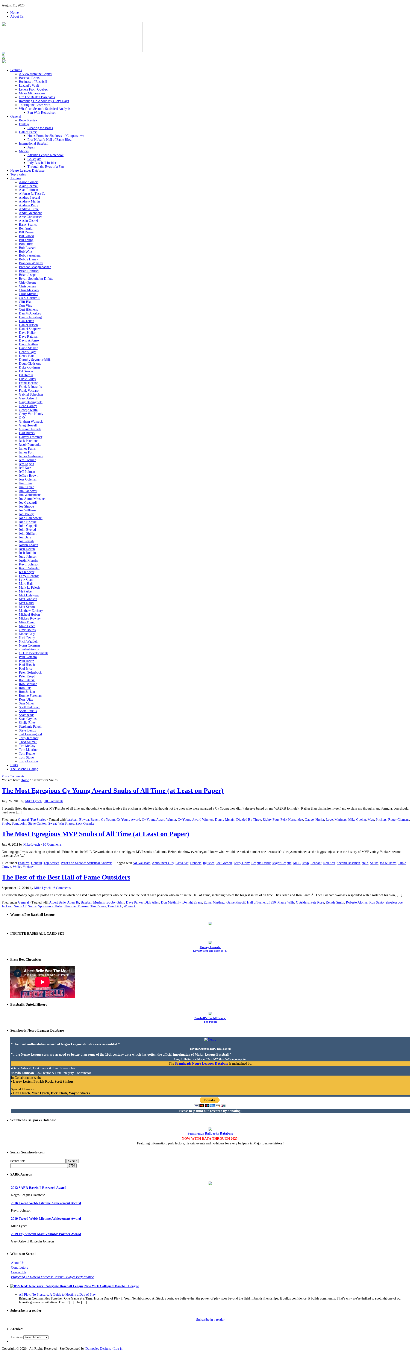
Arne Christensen (30, 217)
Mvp (371, 819)
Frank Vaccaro (29, 390)
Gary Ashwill (28, 398)
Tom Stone (26, 757)
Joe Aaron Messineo (32, 498)
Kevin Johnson (29, 564)
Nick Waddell (28, 641)
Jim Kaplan (26, 487)
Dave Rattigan (28, 336)
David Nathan (28, 344)
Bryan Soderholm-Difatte (36, 278)
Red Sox (329, 863)
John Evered (27, 529)
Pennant (316, 863)
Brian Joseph (27, 275)
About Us (17, 16)
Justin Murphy (28, 560)
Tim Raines (98, 906)
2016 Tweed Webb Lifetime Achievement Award (46, 1203)
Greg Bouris (27, 630)
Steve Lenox (27, 730)
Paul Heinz (26, 661)
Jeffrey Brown (28, 475)
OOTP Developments (33, 653)
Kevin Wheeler (29, 568)
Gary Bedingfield (30, 402)
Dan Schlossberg (30, 317)
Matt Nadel (26, 603)
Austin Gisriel (28, 220)
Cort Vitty (25, 305)
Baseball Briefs (29, 78)
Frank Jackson (28, 383)
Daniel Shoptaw (30, 329)
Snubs (6, 823)
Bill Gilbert (26, 236)
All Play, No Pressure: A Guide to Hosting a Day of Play (57, 1294)
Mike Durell (27, 622)
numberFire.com (30, 649)
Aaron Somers (28, 182)
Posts (5, 776)
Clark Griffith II (29, 298)
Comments (17, 776)
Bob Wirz (25, 251)
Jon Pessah (26, 541)
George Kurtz (28, 410)
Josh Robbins (28, 553)
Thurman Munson (76, 906)
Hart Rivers (27, 433)
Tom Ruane (27, 753)
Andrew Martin (29, 201)
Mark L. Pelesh (29, 587)
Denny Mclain (225, 819)
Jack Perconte (28, 441)
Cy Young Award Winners (195, 819)
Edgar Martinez (214, 902)
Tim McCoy (27, 746)
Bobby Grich (115, 902)
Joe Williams (27, 510)
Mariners (341, 819)
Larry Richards (29, 576)
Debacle (195, 863)
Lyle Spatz (26, 580)
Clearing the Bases (40, 128)
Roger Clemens (398, 819)
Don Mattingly (171, 902)
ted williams (388, 863)
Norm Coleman (29, 645)
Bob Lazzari (27, 247)
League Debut (261, 863)
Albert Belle (57, 902)
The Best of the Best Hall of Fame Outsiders (66, 877)
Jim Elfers (25, 483)
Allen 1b (73, 902)
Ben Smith (26, 228)
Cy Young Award (128, 819)
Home (14, 12)
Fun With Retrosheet (41, 112)
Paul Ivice (25, 668)
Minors (24, 151)
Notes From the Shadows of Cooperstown (56, 136)
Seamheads (26, 715)
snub (365, 863)
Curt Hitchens (28, 309)
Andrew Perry (28, 205)
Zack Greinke (85, 823)
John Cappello (28, 525)
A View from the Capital (35, 74)
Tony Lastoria (28, 761)
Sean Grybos (27, 719)
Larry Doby (242, 863)
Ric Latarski (27, 680)
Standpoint (19, 823)
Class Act (182, 863)
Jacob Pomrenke (30, 444)
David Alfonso (29, 340)
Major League (281, 863)
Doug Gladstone (30, 363)
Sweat (52, 823)
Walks (17, 867)
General (15, 116)
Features (16, 70)
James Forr (26, 452)
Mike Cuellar (357, 819)
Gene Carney (28, 406)
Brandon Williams (31, 263)
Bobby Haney (28, 259)
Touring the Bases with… (36, 105)
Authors (15, 178)
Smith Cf (20, 906)
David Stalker (28, 348)
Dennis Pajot (27, 352)
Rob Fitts (25, 688)
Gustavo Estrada (30, 429)
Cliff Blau (25, 302)
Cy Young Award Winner (159, 819)
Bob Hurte (26, 244)
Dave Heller (27, 332)
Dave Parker (134, 902)
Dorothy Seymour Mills (35, 359)
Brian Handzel (29, 271)
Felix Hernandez (291, 819)
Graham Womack (31, 421)
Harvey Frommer (30, 437)
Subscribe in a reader (210, 1319)
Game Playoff (235, 902)
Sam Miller (26, 703)
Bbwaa (84, 819)
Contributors (19, 1267)
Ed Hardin (26, 375)
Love (329, 819)
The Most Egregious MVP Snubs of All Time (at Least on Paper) (95, 834)
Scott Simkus (28, 711)
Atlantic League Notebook (45, 155)
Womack (130, 906)
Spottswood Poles (50, 906)
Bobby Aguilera (30, 255)
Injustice (208, 863)
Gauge (309, 819)
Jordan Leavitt (28, 545)
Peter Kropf (27, 676)
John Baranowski (30, 518)
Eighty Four (271, 819)
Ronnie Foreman (30, 695)
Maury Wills (285, 902)
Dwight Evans (192, 902)
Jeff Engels (26, 464)
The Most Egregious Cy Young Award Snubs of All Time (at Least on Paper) (113, 790)
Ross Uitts (26, 699)
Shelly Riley (27, 722)
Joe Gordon (224, 863)
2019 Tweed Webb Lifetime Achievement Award (46, 1218)
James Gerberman (31, 456)
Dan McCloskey (30, 313)
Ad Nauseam (141, 863)
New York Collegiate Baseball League (111, 1286)
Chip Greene (27, 282)
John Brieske (27, 522)
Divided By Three (248, 819)
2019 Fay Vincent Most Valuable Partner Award (46, 1234)
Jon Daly (25, 537)
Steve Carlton (37, 823)
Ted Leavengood (30, 734)
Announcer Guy (163, 863)
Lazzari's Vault (29, 85)
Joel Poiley (26, 514)
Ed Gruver (26, 371)
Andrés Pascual (29, 197)
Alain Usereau (28, 186)
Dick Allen (151, 902)
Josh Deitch (27, 549)
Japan (31, 147)
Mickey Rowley (30, 618)
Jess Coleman (28, 479)
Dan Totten (26, 321)
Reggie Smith (335, 902)
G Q (22, 417)
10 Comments (53, 801)
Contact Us (18, 1272)
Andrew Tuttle (29, 209)
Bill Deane (26, 232)
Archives (16, 1337)
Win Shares (66, 823)
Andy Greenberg (30, 213)
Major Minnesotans (32, 93)
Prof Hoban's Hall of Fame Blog (49, 139)
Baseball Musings (93, 902)
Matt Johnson (28, 599)
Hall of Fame (28, 132)
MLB (297, 863)
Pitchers (381, 819)
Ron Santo (376, 902)
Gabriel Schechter (31, 394)
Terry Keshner (28, 738)
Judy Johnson (28, 556)
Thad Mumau (28, 742)
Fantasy (24, 124)
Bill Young (26, 240)
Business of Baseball (33, 81)
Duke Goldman (29, 367)
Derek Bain (27, 356)
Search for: (17, 1161)
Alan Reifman (28, 190)
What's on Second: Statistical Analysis (44, 108)
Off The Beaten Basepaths (37, 97)
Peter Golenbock (30, 672)
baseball (72, 819)
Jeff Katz (25, 468)
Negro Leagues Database (27, 170)
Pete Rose (317, 902)
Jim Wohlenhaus (30, 495)
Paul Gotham (28, 657)
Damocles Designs (98, 1348)
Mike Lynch (27, 626)
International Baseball (33, 143)
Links (14, 765)
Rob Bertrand (28, 684)
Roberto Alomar (357, 902)
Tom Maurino (28, 749)
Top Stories (18, 174)
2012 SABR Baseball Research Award (38, 1187)
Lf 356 (271, 902)
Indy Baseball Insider (41, 163)
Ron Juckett (27, 692)
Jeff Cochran (27, 460)
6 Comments (62, 888)
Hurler (319, 819)
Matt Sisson (27, 607)
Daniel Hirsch (28, 325)
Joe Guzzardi (28, 502)
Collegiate (34, 159)
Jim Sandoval (28, 491)
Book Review (28, 120)
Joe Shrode (26, 506)
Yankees (28, 867)
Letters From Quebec (33, 89)
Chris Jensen (27, 286)
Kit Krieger (26, 572)
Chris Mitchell (28, 294)
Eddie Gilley (27, 379)
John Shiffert (27, 533)
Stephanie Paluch (30, 726)
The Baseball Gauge (24, 769)
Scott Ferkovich (29, 707)
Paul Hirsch (27, 664)
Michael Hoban (29, 614)
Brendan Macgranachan (35, 267)
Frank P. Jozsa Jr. (30, 386)
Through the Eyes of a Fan (45, 166)
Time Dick (115, 906)
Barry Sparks (28, 224)
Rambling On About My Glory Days (44, 101)
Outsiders (302, 902)
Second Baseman (348, 863)
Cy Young (108, 819)
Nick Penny (27, 637)
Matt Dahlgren (29, 595)
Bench (95, 819)
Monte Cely (27, 634)
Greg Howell (28, 425)
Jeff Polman (27, 471)
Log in (118, 1348)
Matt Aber (26, 591)
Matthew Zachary (31, 610)
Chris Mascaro (29, 290)
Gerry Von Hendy (31, 414)
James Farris (27, 448)
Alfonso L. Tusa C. (32, 193)
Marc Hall (26, 583)
